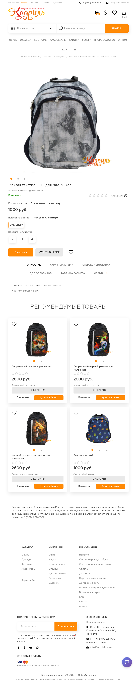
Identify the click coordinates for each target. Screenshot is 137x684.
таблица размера (73, 273)
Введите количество (20, 232)
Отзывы (34, 3)
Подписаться (66, 626)
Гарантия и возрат (89, 592)
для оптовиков (41, 273)
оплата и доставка (96, 265)
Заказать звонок (95, 622)
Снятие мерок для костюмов (95, 564)
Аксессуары (58, 40)
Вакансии (54, 583)
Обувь (13, 40)
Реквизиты (55, 578)
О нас (52, 555)
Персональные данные (92, 578)
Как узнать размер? (46, 218)
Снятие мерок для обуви (93, 559)
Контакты (69, 50)
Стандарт (16, 225)
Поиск (116, 28)
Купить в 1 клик (49, 252)
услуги (86, 40)
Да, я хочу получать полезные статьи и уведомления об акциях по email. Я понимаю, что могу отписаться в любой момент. (46, 638)
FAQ (81, 597)
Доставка (57, 3)
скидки (74, 40)
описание (34, 265)
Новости (84, 555)
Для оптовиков (57, 573)
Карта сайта (28, 580)
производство (104, 40)
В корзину (21, 252)
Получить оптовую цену (45, 203)
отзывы (100, 273)
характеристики (61, 265)
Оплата (45, 3)
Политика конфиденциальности (97, 588)
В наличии (23, 397)
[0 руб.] (124, 13)
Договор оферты (89, 583)
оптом (122, 40)
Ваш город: (17, 3)
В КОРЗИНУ (38, 390)
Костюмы (40, 40)
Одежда (25, 40)
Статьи (83, 602)
